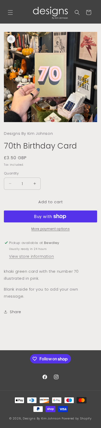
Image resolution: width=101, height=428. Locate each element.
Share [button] (15, 311)
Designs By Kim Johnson (42, 418)
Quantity (11, 173)
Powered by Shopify (77, 418)
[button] (10, 12)
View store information (31, 256)
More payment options (50, 229)
